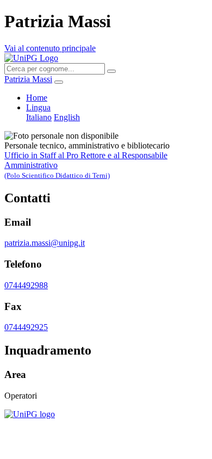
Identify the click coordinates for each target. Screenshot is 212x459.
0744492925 (26, 327)
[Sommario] (58, 82)
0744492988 (26, 285)
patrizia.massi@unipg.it (44, 242)
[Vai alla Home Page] (29, 414)
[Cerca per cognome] (111, 71)
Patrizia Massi (28, 79)
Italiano (39, 117)
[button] (38, 107)
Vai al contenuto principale (50, 48)
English (67, 117)
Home (36, 97)
